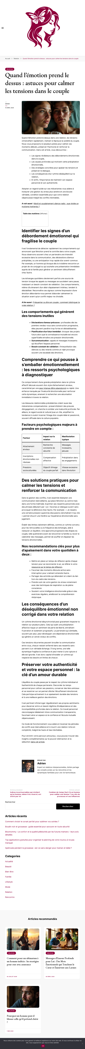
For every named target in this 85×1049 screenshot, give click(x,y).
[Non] (82, 1043)
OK (43, 1046)
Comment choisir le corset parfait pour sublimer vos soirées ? (32, 821)
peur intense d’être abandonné (52, 388)
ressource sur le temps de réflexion (47, 567)
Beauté (8, 866)
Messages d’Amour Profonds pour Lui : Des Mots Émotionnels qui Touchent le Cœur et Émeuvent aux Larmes (61, 963)
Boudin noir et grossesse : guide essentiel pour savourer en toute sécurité (37, 827)
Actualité (9, 861)
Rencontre (9, 897)
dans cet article (37, 742)
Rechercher (10, 802)
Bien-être (9, 872)
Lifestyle (9, 882)
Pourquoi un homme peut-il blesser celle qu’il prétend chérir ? (22, 1019)
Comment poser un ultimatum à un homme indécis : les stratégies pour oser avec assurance (23, 961)
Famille (8, 877)
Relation (10, 69)
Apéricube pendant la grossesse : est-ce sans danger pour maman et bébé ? (38, 848)
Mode (7, 887)
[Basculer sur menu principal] (3, 28)
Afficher (44, 214)
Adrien (7, 103)
